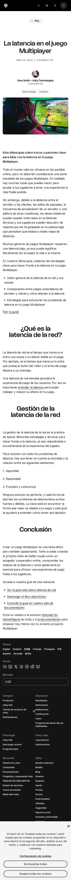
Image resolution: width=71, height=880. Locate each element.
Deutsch (17, 649)
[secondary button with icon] (63, 5)
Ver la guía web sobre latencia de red (31, 590)
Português (49, 649)
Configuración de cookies (35, 856)
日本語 (27, 649)
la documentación (49, 619)
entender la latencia (30, 387)
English (6, 649)
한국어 (28, 653)
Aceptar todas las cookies (35, 873)
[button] (35, 21)
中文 (60, 649)
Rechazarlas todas (35, 864)
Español (7, 653)
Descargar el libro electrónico (26, 596)
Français (37, 649)
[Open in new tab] (33, 711)
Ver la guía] (11, 312)
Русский (18, 653)
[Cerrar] (69, 826)
